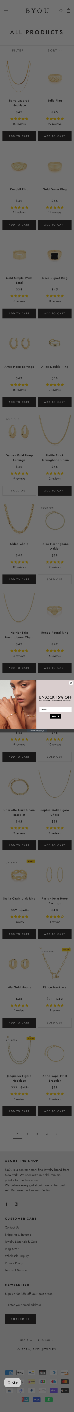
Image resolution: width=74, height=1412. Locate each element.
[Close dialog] (71, 683)
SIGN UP (55, 716)
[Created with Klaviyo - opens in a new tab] (37, 730)
